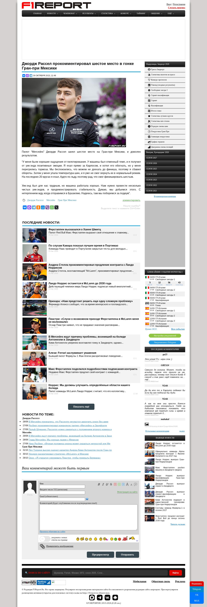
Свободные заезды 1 (159, 90)
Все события (178, 329)
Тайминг (141, 13)
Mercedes (50, 200)
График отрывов (157, 142)
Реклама (180, 581)
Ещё (170, 13)
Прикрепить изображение (59, 546)
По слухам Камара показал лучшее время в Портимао (83, 245)
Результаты (87, 13)
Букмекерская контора (165, 196)
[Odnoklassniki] (38, 207)
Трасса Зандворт (157, 69)
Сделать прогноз (176, 7)
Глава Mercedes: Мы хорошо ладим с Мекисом (54, 439)
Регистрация (179, 4)
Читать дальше (177, 524)
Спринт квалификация (160, 95)
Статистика (107, 13)
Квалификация (157, 106)
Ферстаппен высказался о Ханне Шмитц (75, 229)
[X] (56, 207)
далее (182, 431)
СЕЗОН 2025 (151, 169)
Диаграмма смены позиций (162, 147)
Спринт (154, 100)
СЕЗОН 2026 (151, 163)
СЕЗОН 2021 (151, 191)
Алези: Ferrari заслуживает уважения (72, 352)
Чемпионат (69, 13)
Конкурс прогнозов (159, 80)
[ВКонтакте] (23, 75)
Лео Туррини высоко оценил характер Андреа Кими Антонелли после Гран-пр (70, 450)
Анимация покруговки (160, 137)
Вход (169, 4)
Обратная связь (161, 581)
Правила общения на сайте (52, 531)
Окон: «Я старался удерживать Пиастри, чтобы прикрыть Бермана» (65, 457)
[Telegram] (30, 75)
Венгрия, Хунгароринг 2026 (157, 152)
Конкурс (125, 13)
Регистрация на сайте (127, 492)
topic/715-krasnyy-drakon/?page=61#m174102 (161, 426)
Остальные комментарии (157, 431)
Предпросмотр (100, 554)
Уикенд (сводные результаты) (163, 85)
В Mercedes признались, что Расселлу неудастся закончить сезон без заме (68, 421)
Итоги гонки (156, 111)
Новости (51, 13)
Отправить (127, 554)
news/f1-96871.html (151, 361)
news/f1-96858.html (151, 415)
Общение (155, 13)
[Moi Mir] (43, 207)
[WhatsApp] (52, 207)
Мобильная (139, 581)
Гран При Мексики (67, 200)
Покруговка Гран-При (160, 131)
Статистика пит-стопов (160, 121)
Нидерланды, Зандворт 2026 (157, 64)
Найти (176, 573)
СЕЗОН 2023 (151, 180)
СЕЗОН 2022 (151, 185)
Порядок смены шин (159, 126)
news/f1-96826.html (151, 381)
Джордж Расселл (35, 200)
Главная (37, 13)
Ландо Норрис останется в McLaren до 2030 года (80, 283)
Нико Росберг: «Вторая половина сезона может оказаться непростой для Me (69, 443)
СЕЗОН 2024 (151, 174)
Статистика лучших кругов (162, 116)
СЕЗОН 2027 (151, 158)
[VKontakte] (25, 207)
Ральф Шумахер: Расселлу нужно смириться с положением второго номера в (70, 429)
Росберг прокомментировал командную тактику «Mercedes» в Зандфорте (68, 425)
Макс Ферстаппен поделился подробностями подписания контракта (93, 369)
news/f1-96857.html (151, 395)
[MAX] (27, 75)
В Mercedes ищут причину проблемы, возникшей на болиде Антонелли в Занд (70, 435)
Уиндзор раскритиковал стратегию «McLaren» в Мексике (59, 454)
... (137, 540)
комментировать (131, 200)
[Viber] (47, 207)
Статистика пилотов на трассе (163, 74)
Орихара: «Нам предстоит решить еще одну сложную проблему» (91, 301)
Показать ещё (81, 406)
